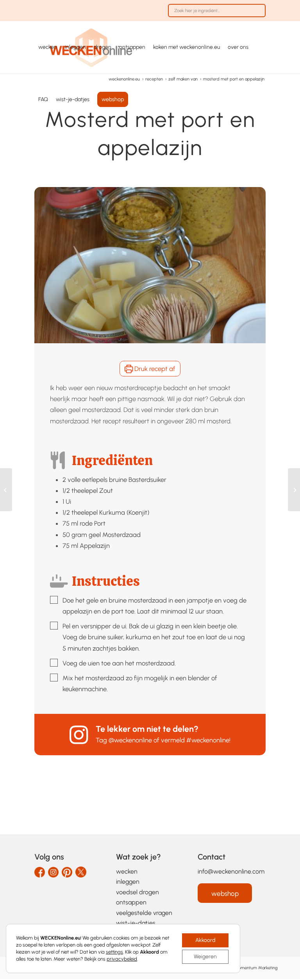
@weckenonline (130, 740)
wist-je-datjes (135, 923)
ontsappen (131, 902)
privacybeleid (122, 959)
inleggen (127, 881)
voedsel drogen (137, 892)
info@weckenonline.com (231, 871)
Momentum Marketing (255, 967)
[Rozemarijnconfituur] (6, 489)
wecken (127, 871)
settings (114, 952)
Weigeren (205, 956)
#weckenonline (207, 740)
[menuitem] (215, 14)
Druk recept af (154, 369)
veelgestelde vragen (144, 913)
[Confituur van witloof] (294, 489)
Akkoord (205, 940)
